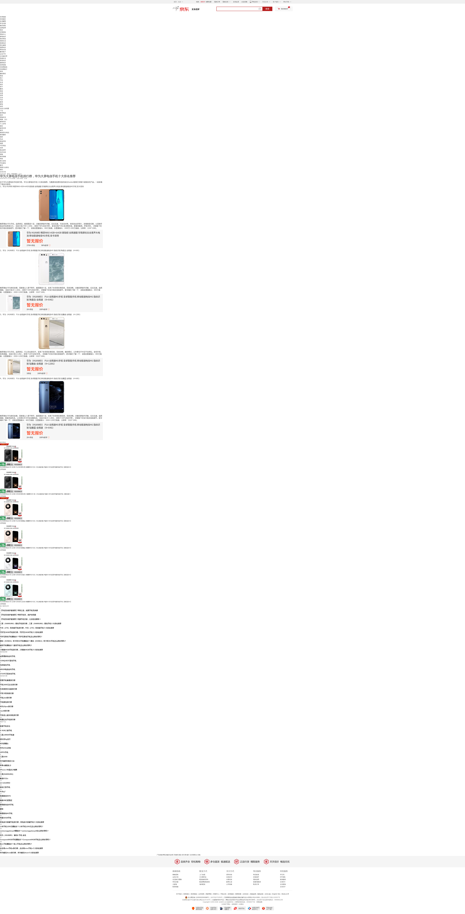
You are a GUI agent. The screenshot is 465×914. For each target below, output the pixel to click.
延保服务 (283, 879)
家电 (1, 104)
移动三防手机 (5, 787)
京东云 (241, 904)
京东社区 (245, 894)
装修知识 (3, 43)
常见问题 (3, 23)
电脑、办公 (3, 119)
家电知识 (3, 36)
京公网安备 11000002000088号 (198, 897)
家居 (1, 102)
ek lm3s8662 (5, 783)
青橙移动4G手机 (6, 813)
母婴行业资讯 (4, 167)
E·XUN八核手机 (6, 730)
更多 (1, 30)
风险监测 (253, 894)
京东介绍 (3, 172)
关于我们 (179, 894)
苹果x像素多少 (5, 765)
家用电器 (3, 113)
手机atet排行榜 (6, 698)
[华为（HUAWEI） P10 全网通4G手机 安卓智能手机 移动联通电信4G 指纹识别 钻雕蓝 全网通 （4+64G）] (51, 397)
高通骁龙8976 (5, 796)
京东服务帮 (3, 56)
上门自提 (202, 874)
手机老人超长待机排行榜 (9, 715)
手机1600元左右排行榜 (8, 685)
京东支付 (234, 904)
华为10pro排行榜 (6, 706)
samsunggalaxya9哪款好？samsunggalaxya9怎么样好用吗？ (24, 831)
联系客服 (175, 887)
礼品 (1, 139)
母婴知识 (3, 47)
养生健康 (3, 45)
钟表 (1, 159)
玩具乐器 (3, 152)
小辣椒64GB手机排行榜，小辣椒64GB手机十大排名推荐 (21, 650)
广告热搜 (160, 855)
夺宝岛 (282, 874)
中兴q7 (2, 792)
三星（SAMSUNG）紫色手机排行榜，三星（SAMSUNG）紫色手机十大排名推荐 (30, 623)
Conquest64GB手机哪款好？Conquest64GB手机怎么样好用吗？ (25, 840)
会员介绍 (175, 877)
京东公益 (268, 894)
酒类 (1, 137)
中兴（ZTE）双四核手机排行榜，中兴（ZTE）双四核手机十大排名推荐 (27, 628)
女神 (1, 93)
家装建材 (3, 135)
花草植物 (3, 65)
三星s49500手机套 (7, 735)
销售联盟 (238, 894)
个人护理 (3, 124)
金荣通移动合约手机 (7, 656)
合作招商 (201, 894)
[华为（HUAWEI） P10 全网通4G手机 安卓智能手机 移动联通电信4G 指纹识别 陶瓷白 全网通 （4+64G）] (51, 269)
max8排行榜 (4, 711)
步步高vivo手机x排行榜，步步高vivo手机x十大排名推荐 (21, 848)
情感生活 (3, 58)
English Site (276, 894)
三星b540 (3, 757)
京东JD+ (283, 887)
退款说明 (256, 879)
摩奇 (1, 809)
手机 (1, 80)
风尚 (1, 84)
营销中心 (216, 894)
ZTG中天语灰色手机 (7, 674)
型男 (1, 95)
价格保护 (256, 877)
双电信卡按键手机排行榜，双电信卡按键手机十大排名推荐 (22, 822)
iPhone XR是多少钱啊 (8, 770)
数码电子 (3, 52)
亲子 (1, 87)
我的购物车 (284, 9)
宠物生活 (3, 117)
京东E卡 (282, 882)
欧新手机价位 (5, 726)
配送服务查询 (203, 879)
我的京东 (225, 2)
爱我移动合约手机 (7, 805)
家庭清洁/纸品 (4, 132)
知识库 (171, 855)
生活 (1, 82)
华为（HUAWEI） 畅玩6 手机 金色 (13, 835)
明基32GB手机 (5, 818)
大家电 (175, 884)
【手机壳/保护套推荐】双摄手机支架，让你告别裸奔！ (20, 619)
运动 (1, 97)
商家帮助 (209, 894)
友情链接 (231, 894)
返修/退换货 (257, 882)
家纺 (1, 126)
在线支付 (229, 877)
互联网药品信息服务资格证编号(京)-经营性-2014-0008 (242, 897)
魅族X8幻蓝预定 (6, 800)
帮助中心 (3, 34)
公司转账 (229, 884)
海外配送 (202, 884)
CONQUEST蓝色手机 (8, 661)
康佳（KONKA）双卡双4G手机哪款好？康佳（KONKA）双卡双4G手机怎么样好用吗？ (33, 641)
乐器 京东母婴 (4, 108)
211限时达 (202, 877)
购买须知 (3, 25)
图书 (1, 165)
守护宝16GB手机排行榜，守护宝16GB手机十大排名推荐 (21, 632)
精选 (1, 76)
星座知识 (3, 60)
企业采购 (244, 2)
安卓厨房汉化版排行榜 (8, 689)
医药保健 (3, 156)
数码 (1, 89)
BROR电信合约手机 (7, 669)
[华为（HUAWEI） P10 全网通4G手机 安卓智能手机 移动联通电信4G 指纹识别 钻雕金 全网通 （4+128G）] (51, 333)
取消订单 (256, 884)
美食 (1, 91)
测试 (1, 169)
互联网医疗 (3, 69)
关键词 (176, 855)
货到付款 (229, 874)
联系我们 (186, 894)
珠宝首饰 (3, 161)
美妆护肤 (3, 141)
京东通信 (283, 884)
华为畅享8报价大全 (7, 761)
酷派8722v (4, 778)
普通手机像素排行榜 (7, 680)
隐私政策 (260, 894)
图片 (188, 855)
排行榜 (184, 855)
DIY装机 (282, 877)
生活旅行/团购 (177, 879)
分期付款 (229, 879)
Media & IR (285, 894)
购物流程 (175, 874)
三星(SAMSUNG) (6, 774)
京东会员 (236, 2)
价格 (199, 855)
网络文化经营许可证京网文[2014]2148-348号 (240, 900)
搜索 (267, 9)
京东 (189, 9)
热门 (1, 78)
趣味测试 (3, 73)
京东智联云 (193, 855)
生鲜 (1, 148)
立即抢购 (3, 469)
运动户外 (3, 54)
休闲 (1, 106)
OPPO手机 (4, 752)
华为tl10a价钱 (5, 748)
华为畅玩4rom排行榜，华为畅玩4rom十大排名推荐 (19, 853)
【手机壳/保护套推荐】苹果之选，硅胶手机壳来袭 (19, 610)
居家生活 (3, 41)
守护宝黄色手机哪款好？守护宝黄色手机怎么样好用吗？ (21, 637)
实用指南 (3, 17)
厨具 (1, 115)
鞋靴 (1, 154)
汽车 (1, 100)
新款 (180, 855)
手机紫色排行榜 (6, 702)
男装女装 (3, 49)
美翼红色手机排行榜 (7, 720)
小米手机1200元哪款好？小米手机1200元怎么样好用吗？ (21, 826)
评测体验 (3, 32)
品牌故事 (3, 28)
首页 (8, 174)
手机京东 (255, 2)
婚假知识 (3, 63)
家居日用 (3, 128)
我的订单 (217, 2)
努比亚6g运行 (5, 739)
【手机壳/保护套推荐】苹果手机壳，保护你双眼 (18, 615)
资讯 (1, 71)
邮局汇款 (229, 882)
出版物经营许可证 (218, 900)
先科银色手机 (5, 665)
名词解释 (3, 21)
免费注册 (208, 2)
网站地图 (166, 855)
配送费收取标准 (204, 882)
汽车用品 (3, 145)
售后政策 (256, 874)
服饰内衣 (3, 121)
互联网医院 (3, 67)
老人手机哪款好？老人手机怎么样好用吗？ (16, 844)
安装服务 (3, 19)
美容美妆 (3, 39)
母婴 (1, 143)
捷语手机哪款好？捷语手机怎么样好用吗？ (16, 645)
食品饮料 (3, 150)
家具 (1, 130)
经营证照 (259, 902)
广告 (1, 111)
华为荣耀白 (4, 744)
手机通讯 (3, 163)
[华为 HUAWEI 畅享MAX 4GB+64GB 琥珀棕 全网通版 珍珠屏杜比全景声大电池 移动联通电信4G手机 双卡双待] (51, 205)
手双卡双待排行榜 (7, 693)
